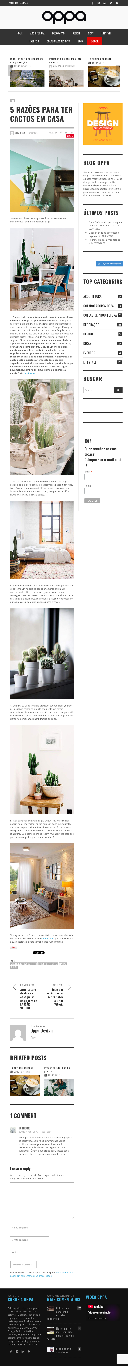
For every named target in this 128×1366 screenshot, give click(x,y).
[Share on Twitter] (66, 132)
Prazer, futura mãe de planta (57, 1069)
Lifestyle (89, 362)
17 (79, 1308)
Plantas (62, 964)
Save (71, 136)
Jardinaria (29, 373)
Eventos (89, 352)
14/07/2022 (59, 1075)
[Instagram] (99, 3)
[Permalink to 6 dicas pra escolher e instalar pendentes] (50, 1308)
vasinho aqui (48, 938)
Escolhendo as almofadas (64, 1350)
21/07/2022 (103, 63)
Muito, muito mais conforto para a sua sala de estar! (60, 1334)
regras (14, 967)
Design (88, 333)
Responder (46, 1132)
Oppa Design (58, 66)
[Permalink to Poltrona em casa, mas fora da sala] (66, 78)
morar (55, 964)
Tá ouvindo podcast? (100, 59)
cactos (27, 964)
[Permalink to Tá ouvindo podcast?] (105, 76)
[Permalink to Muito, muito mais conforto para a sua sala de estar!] (50, 1330)
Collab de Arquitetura (100, 315)
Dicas (87, 343)
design (41, 964)
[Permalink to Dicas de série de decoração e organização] (27, 78)
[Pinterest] (111, 3)
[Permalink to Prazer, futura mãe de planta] (59, 1087)
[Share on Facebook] (61, 132)
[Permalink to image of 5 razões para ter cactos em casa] (42, 175)
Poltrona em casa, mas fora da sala (65, 60)
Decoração (91, 324)
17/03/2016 (33, 132)
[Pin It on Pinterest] (13, 947)
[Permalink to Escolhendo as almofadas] (50, 1349)
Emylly (17, 66)
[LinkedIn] (105, 3)
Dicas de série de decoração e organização (27, 60)
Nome (87, 485)
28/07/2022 (70, 66)
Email (88, 471)
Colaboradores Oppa (98, 305)
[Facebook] (93, 3)
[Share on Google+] (72, 132)
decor (34, 964)
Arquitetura (16, 964)
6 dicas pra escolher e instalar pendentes (58, 1313)
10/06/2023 (26, 66)
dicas (48, 964)
